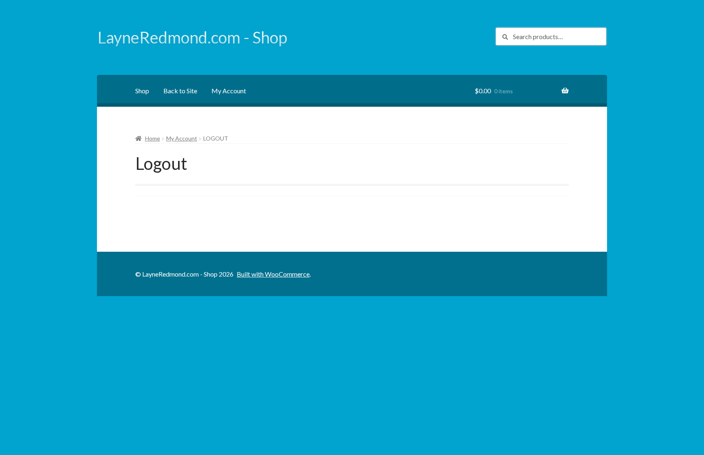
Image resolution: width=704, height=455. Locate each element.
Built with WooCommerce (273, 274)
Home (152, 138)
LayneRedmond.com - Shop (192, 37)
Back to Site (180, 91)
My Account (228, 91)
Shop (142, 91)
